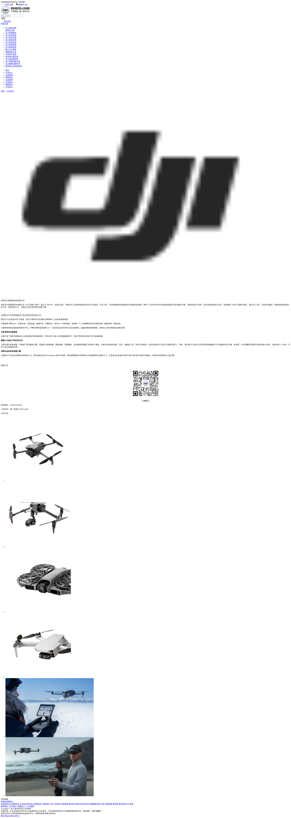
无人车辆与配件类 (12, 61)
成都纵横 (93, 804)
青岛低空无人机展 (126, 804)
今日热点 (9, 87)
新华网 (115, 804)
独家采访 (9, 85)
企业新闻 (9, 75)
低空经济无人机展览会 (10, 804)
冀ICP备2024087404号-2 (10, 816)
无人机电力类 (10, 42)
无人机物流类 (10, 40)
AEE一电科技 (55, 804)
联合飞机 (101, 804)
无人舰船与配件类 (12, 64)
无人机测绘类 (10, 33)
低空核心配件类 (11, 56)
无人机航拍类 (10, 47)
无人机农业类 (10, 28)
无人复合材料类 (11, 59)
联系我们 (4, 806)
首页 (7, 70)
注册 (11, 4)
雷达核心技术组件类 (13, 66)
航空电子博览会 (75, 804)
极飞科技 (85, 804)
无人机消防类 (10, 35)
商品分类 (4, 24)
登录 (7, 4)
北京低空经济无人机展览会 (30, 804)
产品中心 (9, 73)
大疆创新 (45, 804)
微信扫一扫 (22, 4)
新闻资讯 (9, 77)
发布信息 (7, 21)
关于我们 (13, 806)
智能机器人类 (10, 52)
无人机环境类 (10, 37)
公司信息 (10, 91)
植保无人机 (10, 30)
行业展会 (9, 82)
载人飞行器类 (10, 49)
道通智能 (108, 804)
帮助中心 (21, 806)
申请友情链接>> (7, 801)
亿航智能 (64, 804)
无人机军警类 (10, 45)
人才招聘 (30, 806)
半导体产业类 (10, 54)
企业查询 (9, 80)
